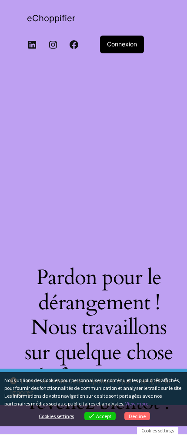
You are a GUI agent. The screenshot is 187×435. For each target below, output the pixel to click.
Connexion (122, 44)
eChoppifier (51, 18)
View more (136, 403)
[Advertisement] (93, 157)
